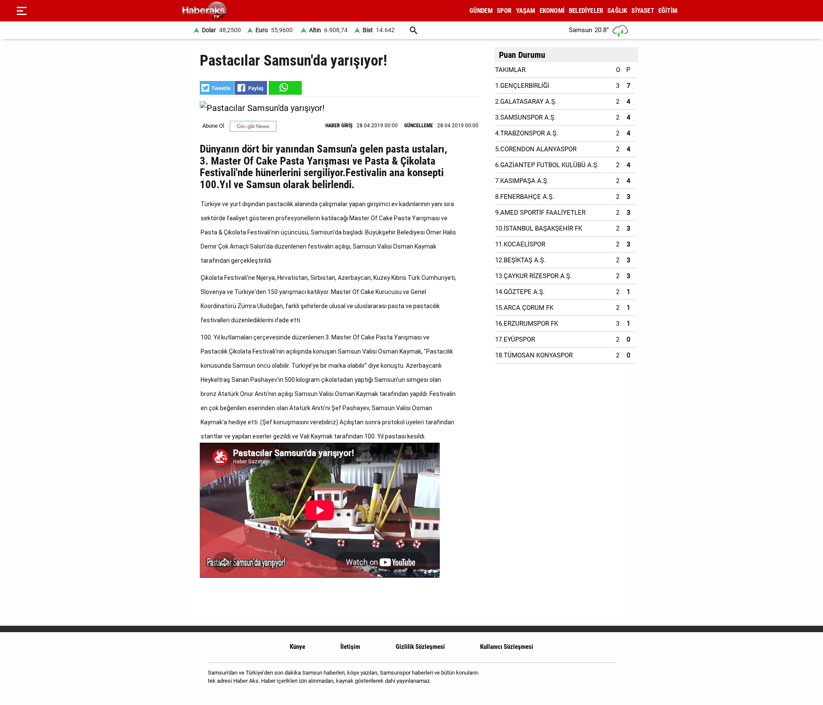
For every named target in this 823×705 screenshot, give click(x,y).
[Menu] (21, 10)
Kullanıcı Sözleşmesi (506, 647)
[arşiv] (413, 30)
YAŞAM (525, 11)
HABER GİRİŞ (338, 126)
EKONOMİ (552, 11)
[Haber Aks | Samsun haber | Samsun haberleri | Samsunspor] (245, 11)
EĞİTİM (667, 11)
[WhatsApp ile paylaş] (284, 88)
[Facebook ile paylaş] (250, 88)
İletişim (350, 647)
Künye (297, 647)
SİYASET (642, 11)
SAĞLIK (617, 11)
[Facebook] (582, 680)
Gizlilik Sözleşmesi (420, 647)
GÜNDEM (481, 11)
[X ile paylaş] (217, 88)
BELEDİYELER (586, 11)
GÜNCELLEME (418, 126)
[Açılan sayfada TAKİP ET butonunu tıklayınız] (253, 126)
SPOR (504, 11)
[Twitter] (604, 680)
